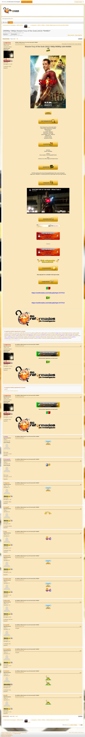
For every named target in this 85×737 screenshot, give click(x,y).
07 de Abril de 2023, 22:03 (19, 345)
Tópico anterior (71, 35)
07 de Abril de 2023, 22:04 (19, 396)
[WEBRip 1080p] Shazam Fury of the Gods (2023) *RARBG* (26, 42)
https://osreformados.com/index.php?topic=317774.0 (48, 293)
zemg (6, 436)
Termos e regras (74, 732)
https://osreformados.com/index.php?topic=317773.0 (48, 303)
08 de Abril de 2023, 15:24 (19, 601)
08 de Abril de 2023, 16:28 (19, 650)
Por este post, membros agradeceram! (12, 339)
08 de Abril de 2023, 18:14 (19, 672)
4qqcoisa (7, 483)
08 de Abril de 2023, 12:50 (19, 557)
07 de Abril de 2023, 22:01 (20, 43)
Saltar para (64, 724)
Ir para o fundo (6, 38)
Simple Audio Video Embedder (6, 736)
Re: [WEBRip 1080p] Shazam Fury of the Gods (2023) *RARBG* (27, 344)
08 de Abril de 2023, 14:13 (19, 579)
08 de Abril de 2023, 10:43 (19, 484)
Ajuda (70, 732)
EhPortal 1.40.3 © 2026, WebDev (6, 734)
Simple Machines (10, 735)
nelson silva (8, 578)
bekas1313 (7, 556)
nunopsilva (8, 649)
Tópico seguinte (78, 35)
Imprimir (80, 38)
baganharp (8, 42)
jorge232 (7, 625)
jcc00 (6, 695)
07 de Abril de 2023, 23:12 (19, 460)
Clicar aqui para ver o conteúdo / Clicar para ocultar (48, 274)
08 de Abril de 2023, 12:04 (19, 532)
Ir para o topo (6, 716)
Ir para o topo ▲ (81, 732)
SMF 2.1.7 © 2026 (4, 735)
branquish (7, 459)
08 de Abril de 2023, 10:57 (19, 508)
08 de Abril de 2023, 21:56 (19, 696)
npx (6, 531)
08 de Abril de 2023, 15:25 (19, 626)
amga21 (7, 507)
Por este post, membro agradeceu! (11, 390)
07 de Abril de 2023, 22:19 (19, 437)
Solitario (7, 671)
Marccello (7, 600)
